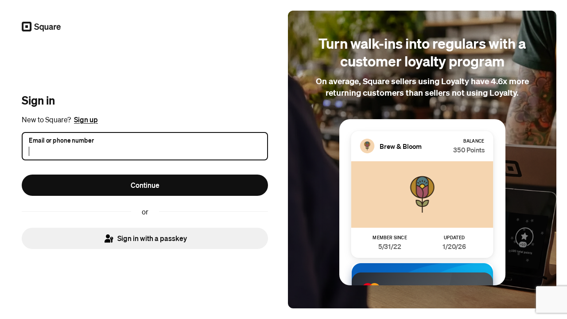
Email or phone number (61, 140)
